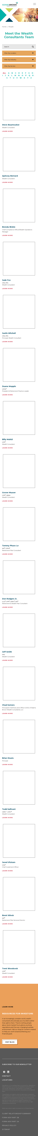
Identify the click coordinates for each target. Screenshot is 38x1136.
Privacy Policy (9, 1125)
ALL (4, 73)
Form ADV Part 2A (10, 1121)
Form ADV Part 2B (10, 1117)
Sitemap (6, 1129)
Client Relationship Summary (16, 1113)
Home (4, 27)
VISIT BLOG (9, 1042)
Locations (7, 1080)
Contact (6, 1076)
